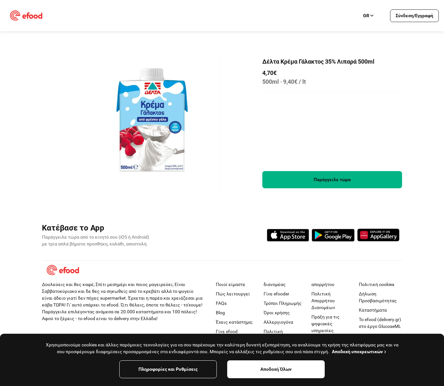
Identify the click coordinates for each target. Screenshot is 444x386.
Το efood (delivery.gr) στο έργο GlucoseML (380, 323)
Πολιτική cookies (376, 284)
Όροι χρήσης (277, 312)
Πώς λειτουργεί (233, 293)
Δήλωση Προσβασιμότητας (378, 297)
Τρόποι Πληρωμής (283, 303)
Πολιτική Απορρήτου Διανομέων (323, 300)
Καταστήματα (373, 310)
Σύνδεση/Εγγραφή (414, 15)
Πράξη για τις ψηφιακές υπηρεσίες (325, 323)
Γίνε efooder (276, 293)
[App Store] (288, 236)
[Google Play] (333, 236)
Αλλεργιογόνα (278, 322)
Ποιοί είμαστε (230, 284)
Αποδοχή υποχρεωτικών (357, 351)
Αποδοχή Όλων (276, 369)
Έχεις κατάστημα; (234, 322)
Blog (220, 312)
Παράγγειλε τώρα (332, 179)
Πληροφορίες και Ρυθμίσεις (168, 369)
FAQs (221, 303)
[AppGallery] (378, 236)
